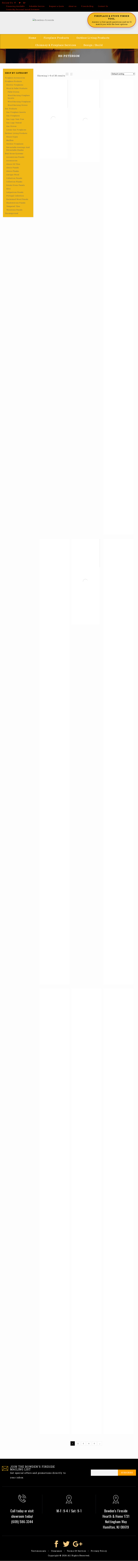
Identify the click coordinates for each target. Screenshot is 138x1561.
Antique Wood (12, 175)
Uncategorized (11, 213)
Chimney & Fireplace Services (55, 45)
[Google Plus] (24, 3)
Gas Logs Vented (14, 123)
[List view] (71, 74)
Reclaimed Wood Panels (17, 199)
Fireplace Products (56, 37)
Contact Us (103, 6)
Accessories (12, 160)
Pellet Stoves (14, 92)
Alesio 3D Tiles (13, 164)
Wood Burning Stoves (18, 105)
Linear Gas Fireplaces (16, 130)
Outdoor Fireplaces (15, 144)
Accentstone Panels (15, 157)
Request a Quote (56, 6)
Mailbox (9, 140)
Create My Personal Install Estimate (22, 9)
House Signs (12, 137)
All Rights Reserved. (79, 1555)
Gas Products (11, 109)
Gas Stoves (11, 126)
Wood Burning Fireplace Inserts (19, 96)
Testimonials (38, 1551)
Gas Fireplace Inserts (16, 112)
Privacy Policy (99, 1551)
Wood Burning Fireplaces (19, 101)
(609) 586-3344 (22, 1521)
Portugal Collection (15, 196)
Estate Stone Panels (15, 185)
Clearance (56, 1551)
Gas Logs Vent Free (15, 119)
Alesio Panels (12, 168)
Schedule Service (36, 6)
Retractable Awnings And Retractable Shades (18, 148)
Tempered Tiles (13, 206)
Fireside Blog (87, 6)
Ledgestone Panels (14, 192)
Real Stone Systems (14, 153)
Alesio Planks (12, 171)
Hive (8, 189)
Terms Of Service (76, 1551)
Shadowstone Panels (16, 203)
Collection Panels (14, 178)
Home (32, 37)
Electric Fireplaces (14, 85)
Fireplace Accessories (15, 78)
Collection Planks (14, 182)
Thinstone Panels (14, 210)
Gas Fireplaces (13, 116)
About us (73, 6)
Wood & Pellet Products (16, 88)
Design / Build (93, 45)
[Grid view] (67, 74)
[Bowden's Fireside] (43, 20)
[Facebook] (15, 3)
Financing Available (15, 6)
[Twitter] (20, 3)
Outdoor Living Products (93, 37)
